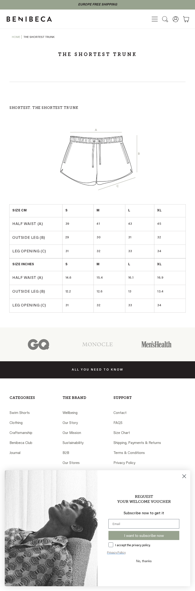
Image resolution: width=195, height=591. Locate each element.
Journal (15, 453)
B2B (66, 453)
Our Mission (72, 433)
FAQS (117, 423)
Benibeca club (21, 443)
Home (16, 37)
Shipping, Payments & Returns (137, 443)
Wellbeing (70, 413)
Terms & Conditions (129, 453)
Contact (120, 413)
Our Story (70, 423)
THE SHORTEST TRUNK (39, 37)
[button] (154, 19)
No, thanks (144, 560)
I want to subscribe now (144, 535)
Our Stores (71, 463)
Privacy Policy (124, 463)
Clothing (16, 423)
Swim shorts (20, 413)
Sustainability (73, 443)
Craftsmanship (21, 433)
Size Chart (121, 433)
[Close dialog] (184, 476)
